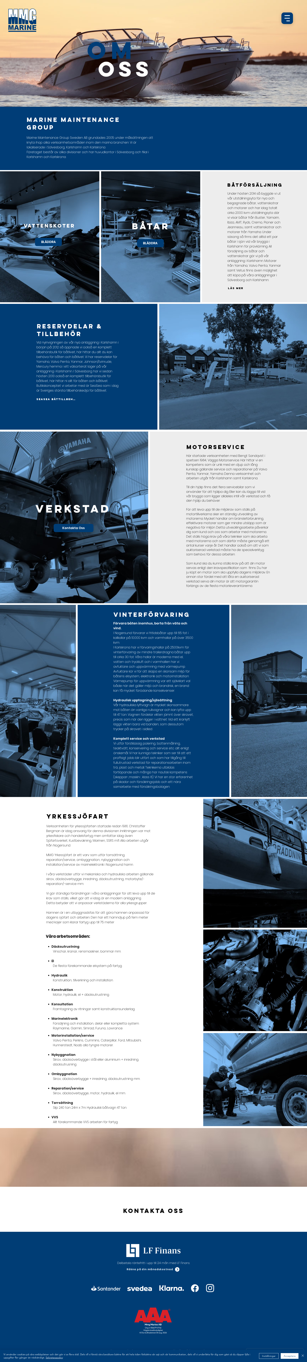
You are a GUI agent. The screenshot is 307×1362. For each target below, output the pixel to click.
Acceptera (289, 1356)
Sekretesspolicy (54, 1357)
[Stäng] (303, 1356)
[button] (153, 1269)
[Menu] (287, 18)
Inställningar (269, 1356)
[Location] (195, 1288)
